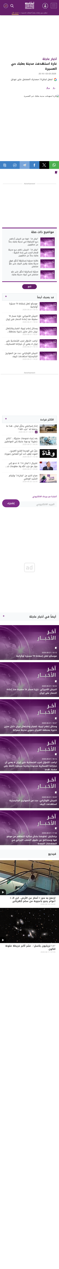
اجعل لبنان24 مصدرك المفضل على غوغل (32, 79)
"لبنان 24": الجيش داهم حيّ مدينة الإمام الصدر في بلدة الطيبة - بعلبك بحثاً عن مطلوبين (23, 252)
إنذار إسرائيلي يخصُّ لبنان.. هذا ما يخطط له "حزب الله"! (22, 427)
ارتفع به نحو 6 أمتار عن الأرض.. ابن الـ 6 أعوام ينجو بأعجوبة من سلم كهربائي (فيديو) (32, 901)
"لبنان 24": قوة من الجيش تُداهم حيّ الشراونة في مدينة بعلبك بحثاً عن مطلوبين (23, 241)
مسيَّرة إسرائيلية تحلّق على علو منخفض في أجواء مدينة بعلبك (24, 273)
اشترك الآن (15, 13)
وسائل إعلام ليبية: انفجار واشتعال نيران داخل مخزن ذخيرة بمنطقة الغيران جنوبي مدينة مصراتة (22, 330)
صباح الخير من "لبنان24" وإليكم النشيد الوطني (23, 477)
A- (54, 88)
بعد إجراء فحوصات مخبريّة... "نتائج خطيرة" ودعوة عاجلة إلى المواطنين (21, 440)
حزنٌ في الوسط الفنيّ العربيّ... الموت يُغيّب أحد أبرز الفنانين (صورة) (21, 452)
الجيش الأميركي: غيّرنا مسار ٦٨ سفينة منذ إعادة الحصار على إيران (22, 317)
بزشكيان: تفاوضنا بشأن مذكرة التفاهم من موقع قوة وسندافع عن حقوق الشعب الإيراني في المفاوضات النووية (32, 840)
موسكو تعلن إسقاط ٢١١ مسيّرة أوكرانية (23, 305)
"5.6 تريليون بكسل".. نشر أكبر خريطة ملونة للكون (30, 947)
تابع (29, 287)
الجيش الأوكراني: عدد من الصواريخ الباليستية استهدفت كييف (21, 355)
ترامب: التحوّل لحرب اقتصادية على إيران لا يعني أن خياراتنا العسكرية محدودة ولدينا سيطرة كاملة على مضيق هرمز (22, 342)
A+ (48, 88)
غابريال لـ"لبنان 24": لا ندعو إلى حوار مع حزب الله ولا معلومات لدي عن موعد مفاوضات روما (21, 465)
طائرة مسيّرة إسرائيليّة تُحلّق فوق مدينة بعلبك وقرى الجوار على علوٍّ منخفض (23, 263)
